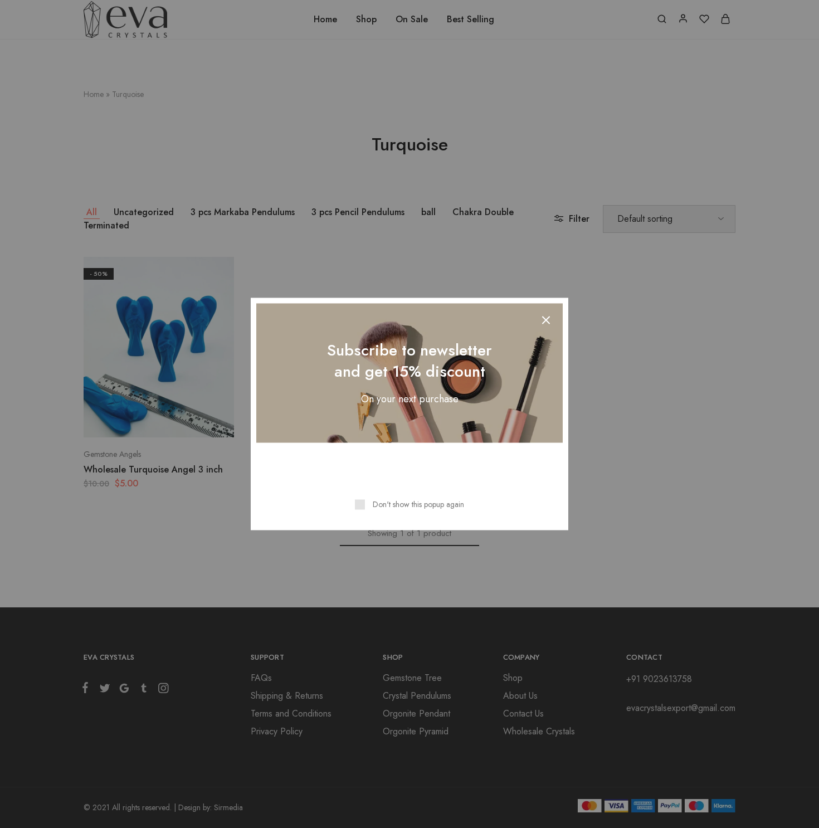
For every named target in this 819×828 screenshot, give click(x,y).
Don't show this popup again (418, 504)
